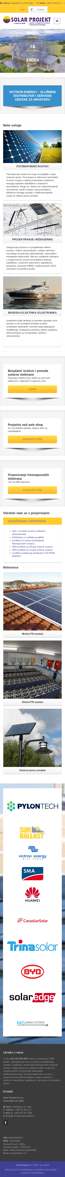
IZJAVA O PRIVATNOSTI (32, 1173)
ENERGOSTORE (32, 439)
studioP (45, 1165)
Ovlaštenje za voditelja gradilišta (28, 537)
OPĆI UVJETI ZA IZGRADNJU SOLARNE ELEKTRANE (30, 1170)
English (41, 9)
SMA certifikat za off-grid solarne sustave (32, 546)
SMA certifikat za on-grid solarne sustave (32, 550)
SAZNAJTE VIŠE (32, 490)
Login (22, 9)
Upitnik (32, 389)
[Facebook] (32, 9)
